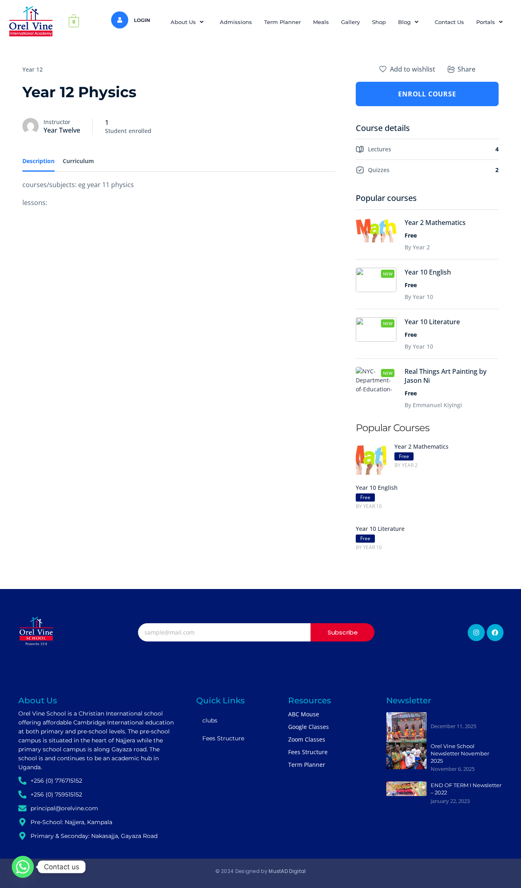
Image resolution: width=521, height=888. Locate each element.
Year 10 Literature (432, 321)
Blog (404, 22)
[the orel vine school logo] (36, 631)
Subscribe (343, 632)
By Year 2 (417, 247)
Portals (485, 22)
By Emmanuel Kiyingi (433, 405)
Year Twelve (62, 130)
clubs (209, 720)
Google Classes (308, 727)
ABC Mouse (303, 714)
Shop (379, 22)
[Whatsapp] (23, 867)
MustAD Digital (287, 871)
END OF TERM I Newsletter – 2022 (466, 789)
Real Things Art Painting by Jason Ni (445, 376)
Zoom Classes (306, 739)
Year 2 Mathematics (435, 222)
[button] (189, 22)
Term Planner (282, 22)
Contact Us (449, 22)
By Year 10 (419, 297)
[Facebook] (495, 632)
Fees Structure (223, 738)
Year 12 (32, 69)
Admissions (236, 22)
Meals (321, 22)
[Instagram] (476, 632)
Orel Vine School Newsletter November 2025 (460, 753)
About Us (183, 22)
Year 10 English (428, 272)
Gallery (350, 22)
